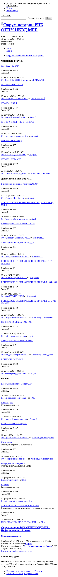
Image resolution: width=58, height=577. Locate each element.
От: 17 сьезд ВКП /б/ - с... (12, 198)
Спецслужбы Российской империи (17, 340)
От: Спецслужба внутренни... (14, 219)
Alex (43, 522)
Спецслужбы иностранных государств (19, 242)
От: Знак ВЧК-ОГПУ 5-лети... (14, 80)
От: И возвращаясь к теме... (13, 154)
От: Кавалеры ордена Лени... (14, 373)
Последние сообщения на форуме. (17, 551)
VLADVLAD (38, 80)
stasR (33, 219)
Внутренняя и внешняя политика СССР (19, 184)
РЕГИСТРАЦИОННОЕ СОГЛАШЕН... (19, 522)
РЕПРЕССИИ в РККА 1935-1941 (16, 322)
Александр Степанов (40, 173)
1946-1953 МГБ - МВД (11, 140)
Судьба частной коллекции (13, 501)
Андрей (34, 136)
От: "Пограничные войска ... (14, 459)
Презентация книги (10, 480)
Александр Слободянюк (42, 317)
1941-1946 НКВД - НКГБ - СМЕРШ (17, 122)
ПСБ (33, 398)
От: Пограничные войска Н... (14, 317)
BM (24, 480)
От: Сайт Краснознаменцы (13, 336)
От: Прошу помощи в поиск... (15, 438)
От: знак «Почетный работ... (14, 117)
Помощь (10, 571)
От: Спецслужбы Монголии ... (15, 256)
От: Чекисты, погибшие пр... (14, 98)
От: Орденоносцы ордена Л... (14, 136)
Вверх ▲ (39, 571)
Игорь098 (34, 277)
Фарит (34, 373)
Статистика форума (11, 536)
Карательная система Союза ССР (16, 384)
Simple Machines (31, 573)
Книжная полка (8, 442)
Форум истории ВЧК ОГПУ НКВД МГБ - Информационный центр (25, 529)
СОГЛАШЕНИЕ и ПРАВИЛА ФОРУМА (20, 505)
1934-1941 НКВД (9, 103)
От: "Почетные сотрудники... (14, 173)
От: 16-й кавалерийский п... (14, 277)
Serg (31, 336)
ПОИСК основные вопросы (14, 423)
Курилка (5, 484)
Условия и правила (24, 571)
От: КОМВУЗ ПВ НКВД (12, 296)
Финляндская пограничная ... (14, 355)
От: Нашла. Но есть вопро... (14, 419)
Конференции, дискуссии (13, 463)
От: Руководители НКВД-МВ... (15, 238)
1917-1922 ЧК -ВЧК (10, 66)
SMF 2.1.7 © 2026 (14, 573)
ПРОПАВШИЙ (38, 98)
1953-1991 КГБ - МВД (11, 159)
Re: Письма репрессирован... (14, 398)
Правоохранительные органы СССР (18, 224)
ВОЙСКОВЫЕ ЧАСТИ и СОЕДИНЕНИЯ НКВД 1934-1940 (29, 282)
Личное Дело (7, 402)
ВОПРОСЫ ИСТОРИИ (12, 359)
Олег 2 (33, 117)
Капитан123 (38, 238)
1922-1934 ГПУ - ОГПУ (12, 84)
